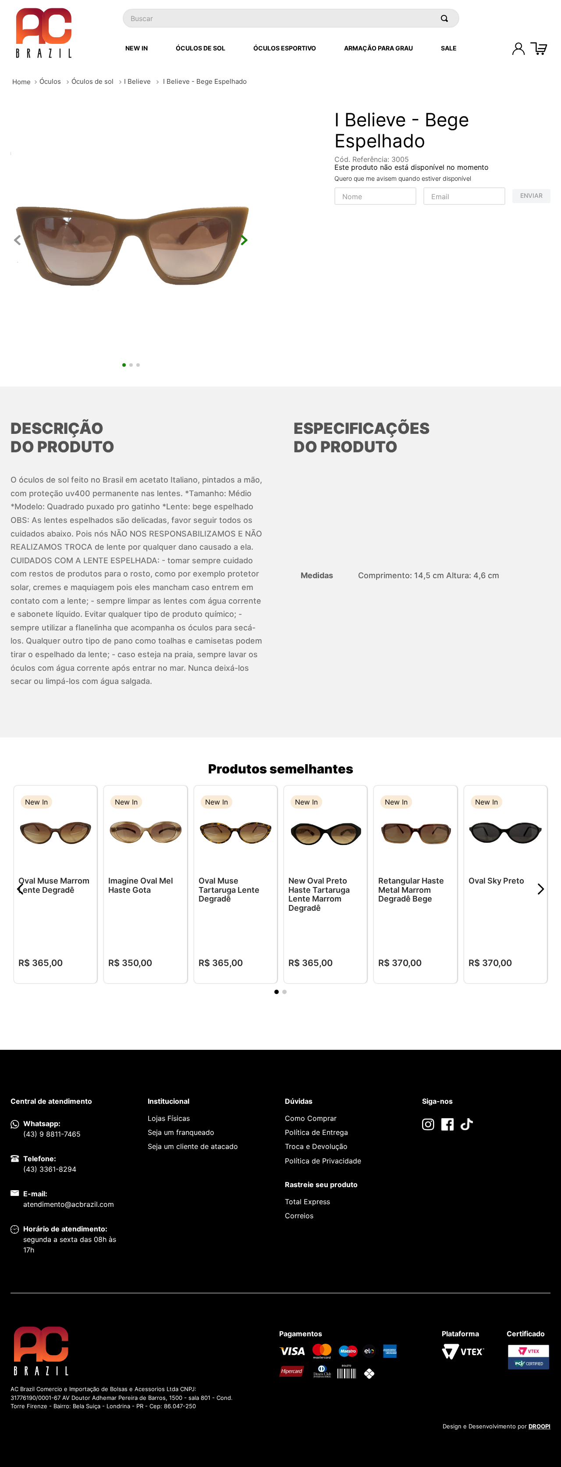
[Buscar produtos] (446, 18)
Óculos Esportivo (284, 48)
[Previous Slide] (20, 889)
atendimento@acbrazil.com (68, 1204)
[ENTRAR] (518, 48)
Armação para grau (378, 48)
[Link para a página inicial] (21, 81)
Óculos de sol (92, 81)
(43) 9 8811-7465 (52, 1134)
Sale (449, 48)
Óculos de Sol (200, 48)
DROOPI (539, 1426)
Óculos (50, 81)
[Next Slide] (541, 889)
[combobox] (291, 18)
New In (136, 48)
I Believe (137, 81)
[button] (83, 803)
